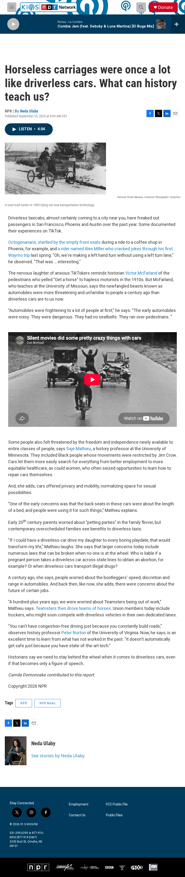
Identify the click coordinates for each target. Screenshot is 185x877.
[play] (13, 24)
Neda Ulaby (29, 111)
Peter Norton (73, 632)
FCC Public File (117, 804)
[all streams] (178, 24)
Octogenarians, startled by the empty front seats (54, 242)
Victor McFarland (141, 273)
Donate (165, 7)
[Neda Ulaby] (15, 750)
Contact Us (77, 815)
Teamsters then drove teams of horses (73, 608)
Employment (78, 804)
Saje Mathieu (78, 448)
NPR (23, 703)
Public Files (114, 815)
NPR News (47, 703)
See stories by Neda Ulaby (58, 755)
